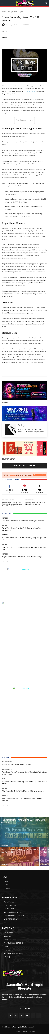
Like (9, 485)
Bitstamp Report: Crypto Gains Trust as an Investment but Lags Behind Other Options (12, 504)
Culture (5, 795)
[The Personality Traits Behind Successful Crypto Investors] (24, 832)
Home (4, 12)
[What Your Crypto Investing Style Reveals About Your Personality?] (19, 856)
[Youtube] (38, 1015)
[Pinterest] (21, 1015)
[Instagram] (16, 1015)
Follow (24, 485)
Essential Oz (7, 762)
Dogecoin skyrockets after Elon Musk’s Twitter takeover (35, 503)
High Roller (7, 769)
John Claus (4, 845)
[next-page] (7, 561)
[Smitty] (4, 24)
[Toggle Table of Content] (29, 120)
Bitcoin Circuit (30, 91)
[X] (33, 1015)
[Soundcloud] (27, 1015)
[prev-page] (3, 561)
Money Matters (12, 12)
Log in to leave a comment (24, 466)
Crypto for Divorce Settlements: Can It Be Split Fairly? (22, 557)
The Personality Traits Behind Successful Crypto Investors (23, 521)
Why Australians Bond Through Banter (16, 765)
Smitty (10, 25)
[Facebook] (10, 1015)
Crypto (21, 12)
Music (4, 779)
